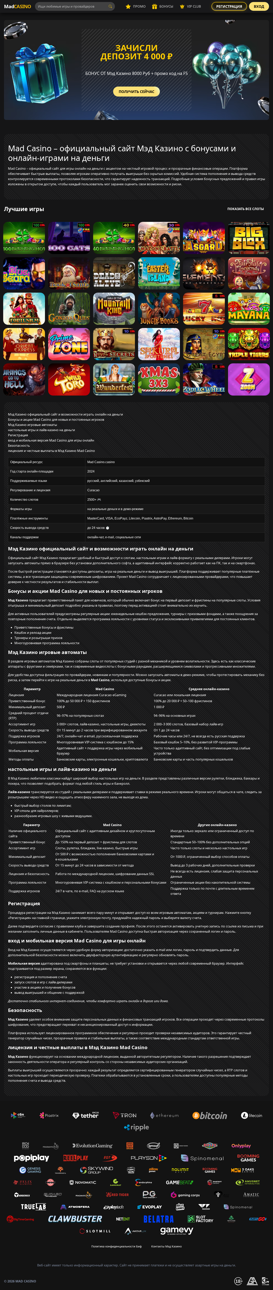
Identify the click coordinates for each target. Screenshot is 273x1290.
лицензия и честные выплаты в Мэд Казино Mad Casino (51, 451)
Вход (259, 6)
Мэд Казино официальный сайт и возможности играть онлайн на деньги (65, 414)
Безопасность (19, 445)
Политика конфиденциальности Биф (116, 1246)
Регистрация (229, 6)
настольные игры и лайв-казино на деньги (41, 430)
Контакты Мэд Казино (166, 1246)
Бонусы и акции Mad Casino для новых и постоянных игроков (56, 419)
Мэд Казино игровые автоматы (32, 425)
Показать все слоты (245, 209)
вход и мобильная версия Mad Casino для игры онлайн (51, 440)
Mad (17, 6)
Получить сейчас (136, 91)
